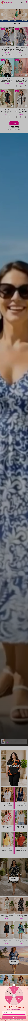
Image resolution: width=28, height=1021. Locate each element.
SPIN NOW (14, 1017)
